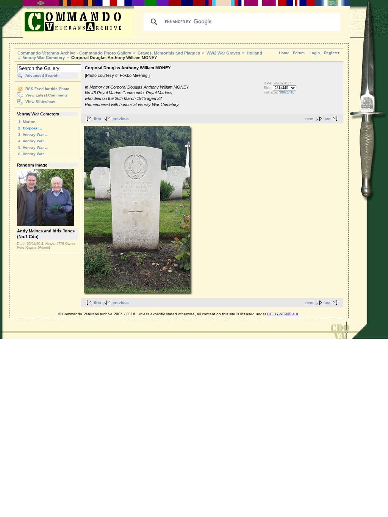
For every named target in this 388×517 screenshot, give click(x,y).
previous (121, 119)
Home (284, 53)
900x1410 (286, 92)
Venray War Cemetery (44, 57)
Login (315, 53)
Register (332, 53)
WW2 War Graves (223, 53)
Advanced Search (41, 75)
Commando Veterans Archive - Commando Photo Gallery (74, 53)
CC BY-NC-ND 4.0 (282, 314)
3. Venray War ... (33, 134)
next (309, 119)
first (97, 119)
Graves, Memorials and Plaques (169, 53)
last (327, 119)
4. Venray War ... (33, 141)
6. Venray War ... (33, 154)
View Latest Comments (46, 95)
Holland (254, 53)
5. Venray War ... (33, 147)
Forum (299, 53)
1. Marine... (28, 122)
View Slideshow (40, 102)
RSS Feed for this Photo (47, 89)
